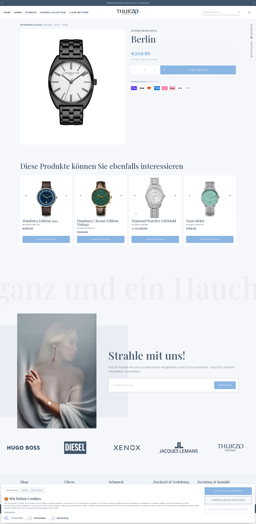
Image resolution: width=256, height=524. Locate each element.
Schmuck (31, 12)
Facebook (251, 30)
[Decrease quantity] (135, 69)
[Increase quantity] (154, 69)
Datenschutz (9, 512)
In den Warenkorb (198, 70)
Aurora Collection (52, 12)
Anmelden (225, 385)
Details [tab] (25, 490)
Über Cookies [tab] (36, 490)
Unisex (65, 25)
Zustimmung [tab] (12, 490)
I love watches (78, 12)
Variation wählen (46, 239)
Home (7, 12)
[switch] (7, 518)
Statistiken (39, 518)
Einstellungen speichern (228, 500)
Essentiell (17, 518)
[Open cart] (249, 12)
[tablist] (24, 490)
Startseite (48, 25)
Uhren (18, 12)
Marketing (62, 518)
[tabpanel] (102, 508)
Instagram (251, 48)
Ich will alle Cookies (228, 491)
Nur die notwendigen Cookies (228, 509)
